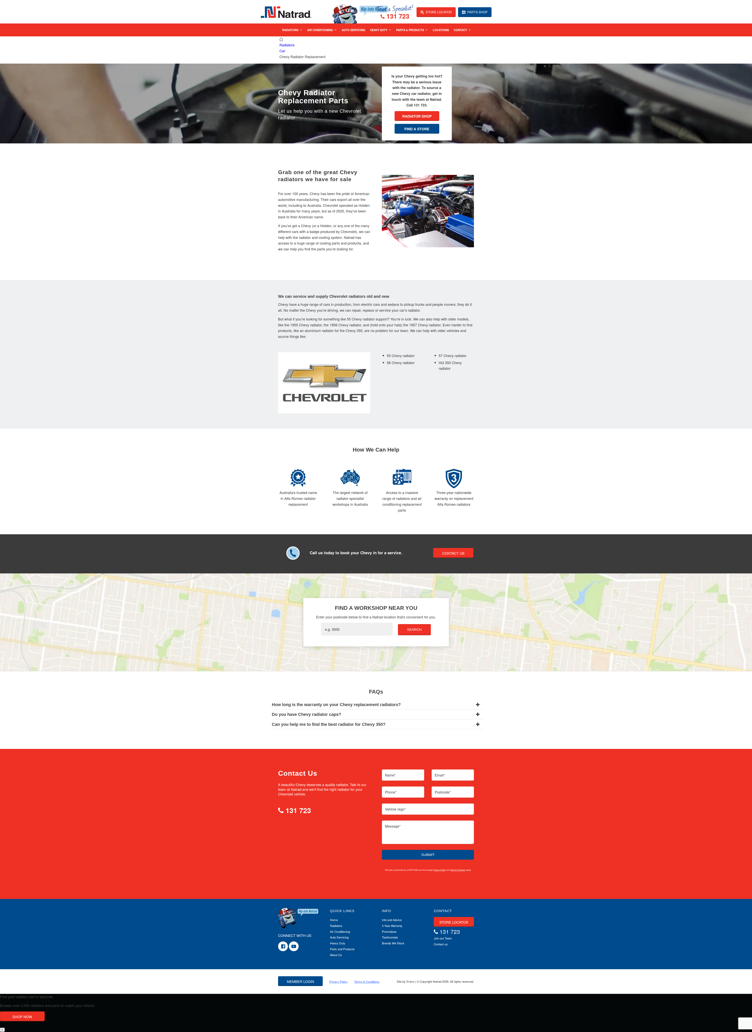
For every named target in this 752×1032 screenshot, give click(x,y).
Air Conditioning (320, 30)
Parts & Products (410, 30)
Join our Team (443, 938)
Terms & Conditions (366, 982)
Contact (460, 30)
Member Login (300, 981)
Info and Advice (392, 920)
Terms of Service (457, 870)
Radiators (290, 30)
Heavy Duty (378, 30)
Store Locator (438, 12)
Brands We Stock (393, 943)
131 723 (397, 16)
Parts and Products (342, 949)
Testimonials (390, 937)
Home (334, 920)
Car (282, 50)
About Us (336, 955)
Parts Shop (477, 12)
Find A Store (416, 128)
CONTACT (443, 911)
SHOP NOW (22, 1016)
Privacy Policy (439, 870)
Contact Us (453, 553)
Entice (410, 981)
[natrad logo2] (285, 11)
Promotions (389, 931)
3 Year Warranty (392, 926)
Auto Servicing (353, 30)
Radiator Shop (417, 116)
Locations (441, 30)
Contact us (441, 944)
